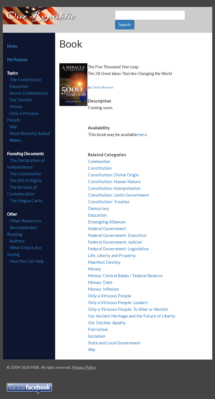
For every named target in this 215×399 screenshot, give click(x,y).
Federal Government (107, 228)
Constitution (100, 168)
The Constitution (25, 79)
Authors (17, 240)
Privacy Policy (84, 367)
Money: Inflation (103, 288)
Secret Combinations (29, 92)
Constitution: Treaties (108, 201)
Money (16, 106)
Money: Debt (100, 282)
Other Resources (25, 220)
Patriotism (98, 329)
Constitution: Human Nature (114, 181)
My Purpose (17, 59)
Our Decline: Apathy (107, 322)
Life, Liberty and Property (112, 255)
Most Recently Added (30, 133)
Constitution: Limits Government (118, 194)
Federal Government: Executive (117, 235)
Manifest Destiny (104, 262)
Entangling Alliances (107, 221)
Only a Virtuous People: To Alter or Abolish (128, 309)
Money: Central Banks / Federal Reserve (125, 275)
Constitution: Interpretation (114, 188)
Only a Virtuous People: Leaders (118, 302)
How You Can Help (27, 260)
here (142, 134)
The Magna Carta (26, 200)
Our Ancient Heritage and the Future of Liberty (131, 315)
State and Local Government (114, 342)
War (13, 126)
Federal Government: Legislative (118, 248)
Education (19, 86)
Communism (99, 161)
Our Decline (21, 99)
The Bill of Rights (26, 180)
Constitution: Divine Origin (113, 174)
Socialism (96, 336)
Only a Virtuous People (109, 295)
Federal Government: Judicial (115, 241)
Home (12, 45)
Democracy (98, 208)
